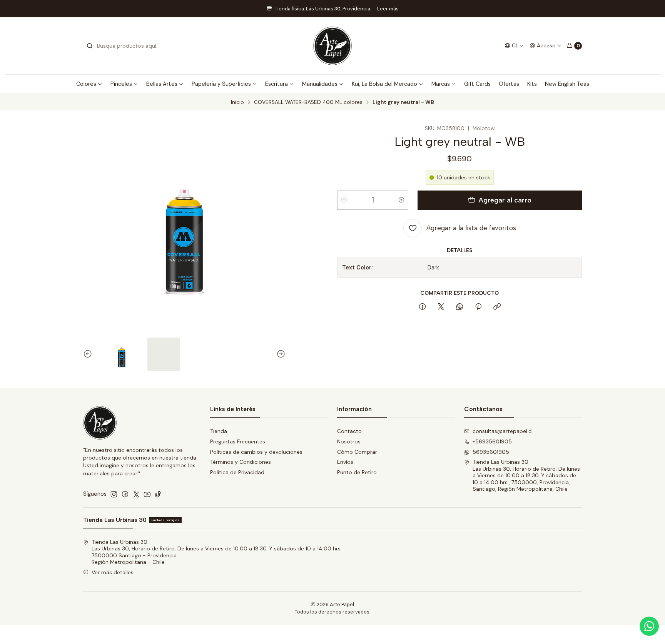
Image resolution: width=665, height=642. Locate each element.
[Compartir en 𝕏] (441, 307)
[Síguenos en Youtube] (147, 494)
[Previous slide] (89, 354)
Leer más (388, 8)
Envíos (345, 461)
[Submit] (89, 46)
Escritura (276, 83)
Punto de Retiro (357, 472)
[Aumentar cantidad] (401, 200)
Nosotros (349, 441)
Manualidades (320, 83)
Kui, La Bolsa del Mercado (384, 83)
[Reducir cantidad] (344, 200)
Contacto (349, 431)
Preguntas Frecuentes (237, 441)
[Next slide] (280, 354)
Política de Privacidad (237, 472)
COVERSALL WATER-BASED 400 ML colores (308, 102)
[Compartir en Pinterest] (478, 307)
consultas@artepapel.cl (503, 431)
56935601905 (491, 451)
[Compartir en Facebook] (422, 307)
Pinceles (121, 83)
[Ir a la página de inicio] (332, 46)
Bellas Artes (161, 83)
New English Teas (567, 83)
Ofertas (509, 83)
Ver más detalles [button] (113, 572)
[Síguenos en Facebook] (125, 494)
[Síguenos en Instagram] (114, 494)
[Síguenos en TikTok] (158, 494)
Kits (532, 83)
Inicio (237, 102)
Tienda (218, 431)
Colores (86, 83)
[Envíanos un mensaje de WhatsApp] (649, 626)
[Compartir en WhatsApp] (459, 307)
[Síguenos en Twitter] (136, 494)
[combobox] (125, 46)
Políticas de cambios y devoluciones (256, 451)
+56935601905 (492, 441)
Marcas (440, 83)
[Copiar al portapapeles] (497, 307)
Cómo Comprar (357, 451)
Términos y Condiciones (240, 461)
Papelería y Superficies (221, 83)
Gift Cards (477, 83)
